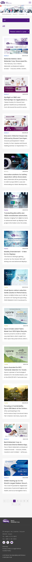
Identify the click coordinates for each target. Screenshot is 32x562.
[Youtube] (11, 542)
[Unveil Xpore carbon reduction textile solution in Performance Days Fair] (16, 285)
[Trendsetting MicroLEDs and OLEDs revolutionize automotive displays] (16, 208)
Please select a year (18, 32)
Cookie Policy (6, 551)
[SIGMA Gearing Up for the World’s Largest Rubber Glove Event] (16, 476)
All (26, 14)
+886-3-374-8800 (11, 536)
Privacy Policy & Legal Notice (11, 549)
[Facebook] (7, 542)
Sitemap (5, 546)
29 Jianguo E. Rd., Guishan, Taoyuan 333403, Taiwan (13, 533)
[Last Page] (19, 504)
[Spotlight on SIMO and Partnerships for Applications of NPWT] (16, 92)
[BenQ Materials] (11, 521)
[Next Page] (16, 504)
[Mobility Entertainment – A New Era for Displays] (16, 246)
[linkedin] (3, 542)
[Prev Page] (8, 501)
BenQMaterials (7, 14)
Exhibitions (21, 14)
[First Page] (4, 501)
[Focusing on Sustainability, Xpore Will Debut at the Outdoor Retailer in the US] (16, 401)
